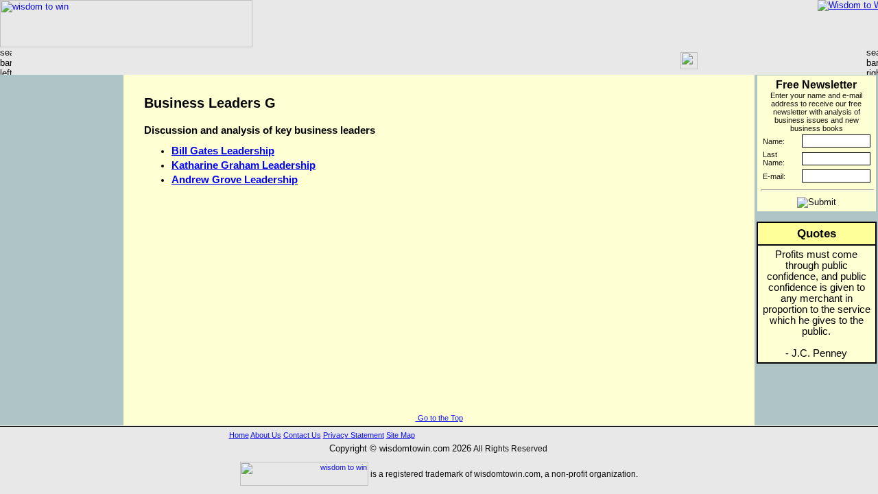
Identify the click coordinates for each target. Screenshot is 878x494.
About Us (265, 435)
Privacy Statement (353, 435)
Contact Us (302, 435)
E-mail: (774, 176)
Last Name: (774, 158)
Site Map (400, 435)
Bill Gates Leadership (222, 150)
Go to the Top (439, 418)
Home (239, 435)
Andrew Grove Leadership (234, 179)
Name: (774, 141)
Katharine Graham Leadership (243, 165)
